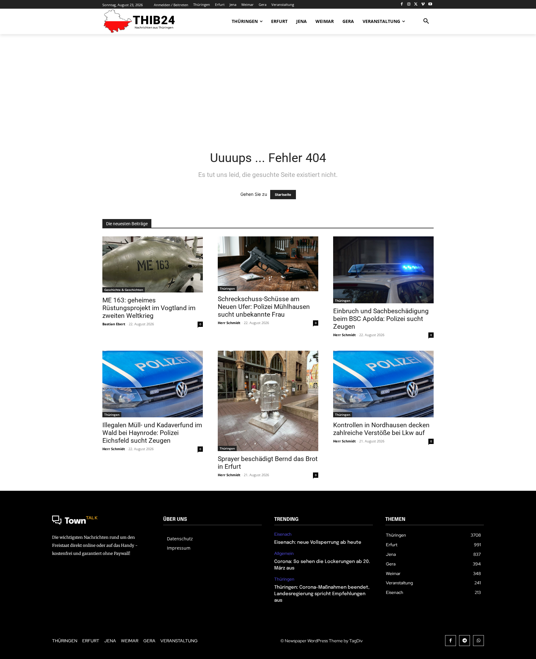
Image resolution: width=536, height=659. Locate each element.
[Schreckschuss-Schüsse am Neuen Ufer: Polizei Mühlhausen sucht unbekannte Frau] (268, 263)
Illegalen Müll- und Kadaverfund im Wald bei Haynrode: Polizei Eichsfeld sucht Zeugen (152, 432)
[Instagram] (409, 4)
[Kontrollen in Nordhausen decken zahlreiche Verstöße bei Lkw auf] (383, 384)
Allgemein (284, 553)
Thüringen (227, 288)
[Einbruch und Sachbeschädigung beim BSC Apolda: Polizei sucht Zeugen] (383, 269)
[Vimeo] (423, 4)
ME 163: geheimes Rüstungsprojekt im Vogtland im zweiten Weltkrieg (148, 308)
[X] (416, 4)
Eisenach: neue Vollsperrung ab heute (317, 542)
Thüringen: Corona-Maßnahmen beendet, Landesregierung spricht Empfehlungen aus (321, 594)
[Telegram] (464, 640)
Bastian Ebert (113, 324)
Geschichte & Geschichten (123, 290)
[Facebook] (401, 4)
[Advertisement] (268, 88)
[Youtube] (430, 4)
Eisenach (283, 534)
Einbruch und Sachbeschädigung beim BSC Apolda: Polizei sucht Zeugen (381, 318)
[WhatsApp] (478, 640)
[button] (426, 21)
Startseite (283, 194)
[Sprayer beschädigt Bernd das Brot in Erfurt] (268, 401)
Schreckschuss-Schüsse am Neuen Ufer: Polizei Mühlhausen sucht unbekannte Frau (264, 306)
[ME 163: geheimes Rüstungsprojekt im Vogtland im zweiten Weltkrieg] (152, 264)
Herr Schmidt (229, 322)
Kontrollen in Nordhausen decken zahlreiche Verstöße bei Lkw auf (381, 429)
